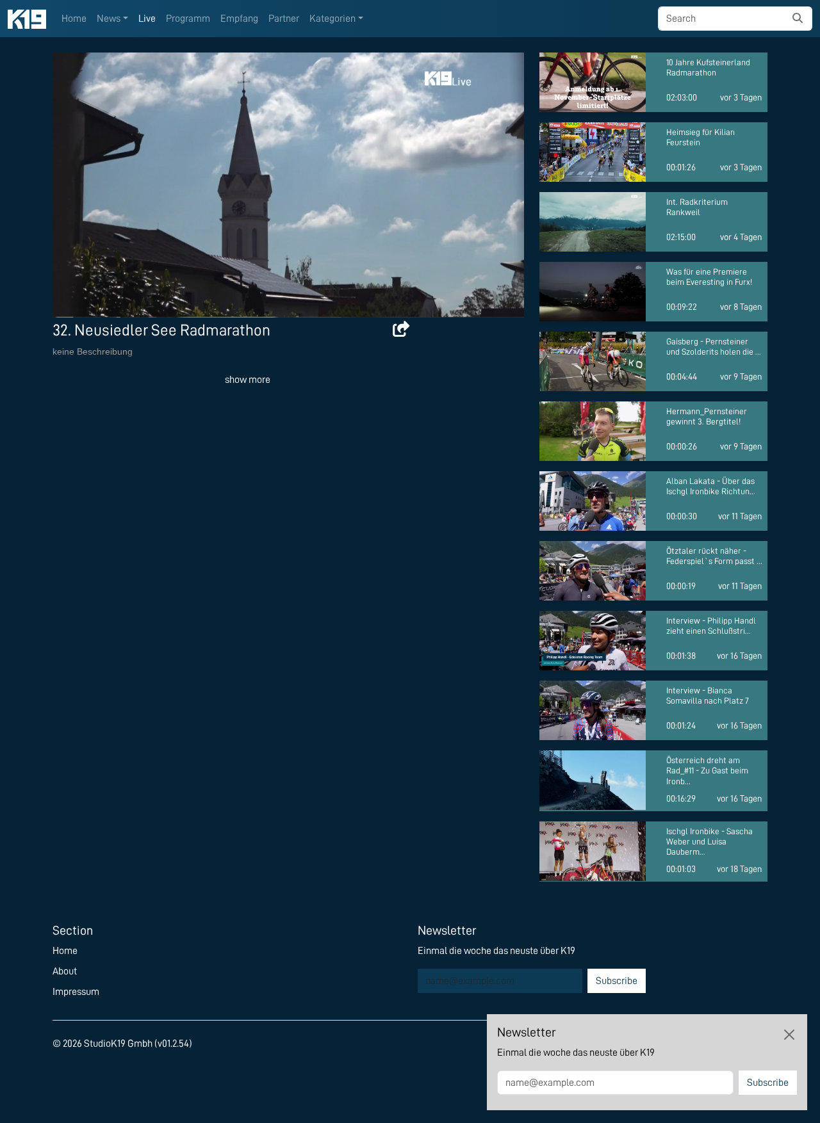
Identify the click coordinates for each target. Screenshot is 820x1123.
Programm (188, 18)
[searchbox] (721, 18)
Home (74, 18)
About (65, 971)
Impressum (76, 992)
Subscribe (616, 981)
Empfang (239, 18)
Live (147, 18)
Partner (283, 18)
